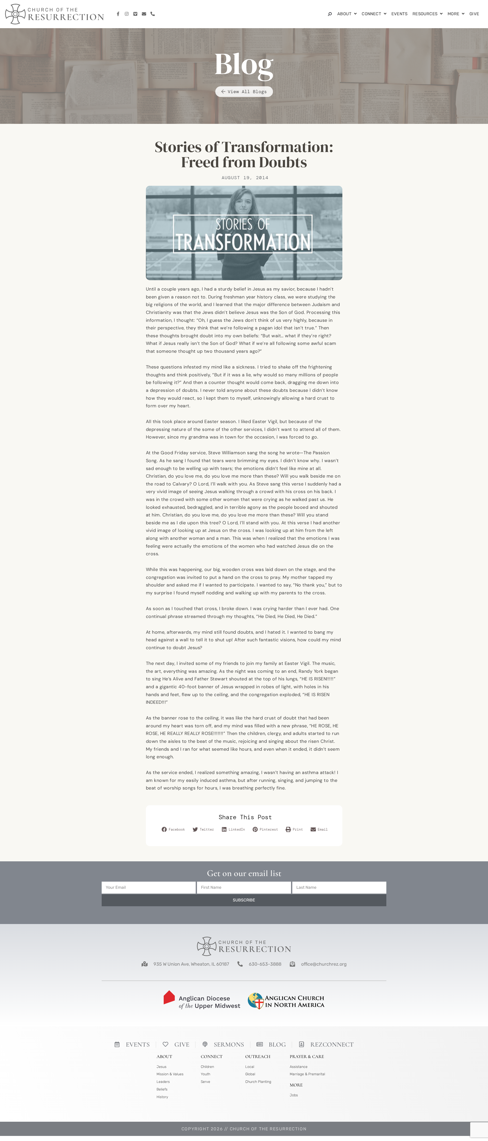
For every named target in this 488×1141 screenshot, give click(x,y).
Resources (425, 13)
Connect (371, 13)
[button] (174, 829)
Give (474, 13)
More (453, 13)
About (344, 13)
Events (399, 13)
